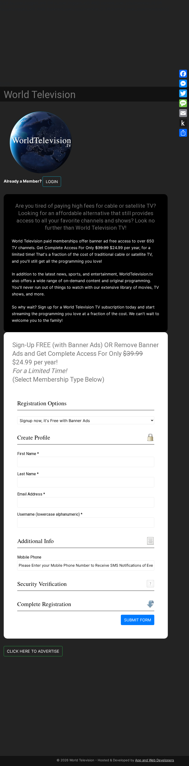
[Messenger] (183, 83)
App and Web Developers (154, 760)
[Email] (183, 113)
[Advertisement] (94, 46)
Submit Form (137, 619)
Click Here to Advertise (33, 651)
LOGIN (52, 181)
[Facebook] (183, 74)
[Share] (183, 133)
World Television (40, 95)
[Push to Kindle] (183, 123)
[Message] (183, 103)
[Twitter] (183, 93)
